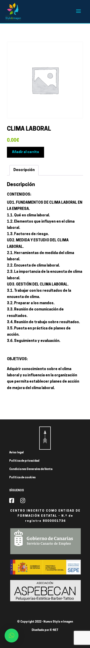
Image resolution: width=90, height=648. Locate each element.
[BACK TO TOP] (45, 438)
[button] (11, 635)
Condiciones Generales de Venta (30, 469)
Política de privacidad (24, 461)
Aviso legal (16, 452)
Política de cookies (22, 477)
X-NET (54, 630)
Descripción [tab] (24, 170)
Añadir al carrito (25, 152)
